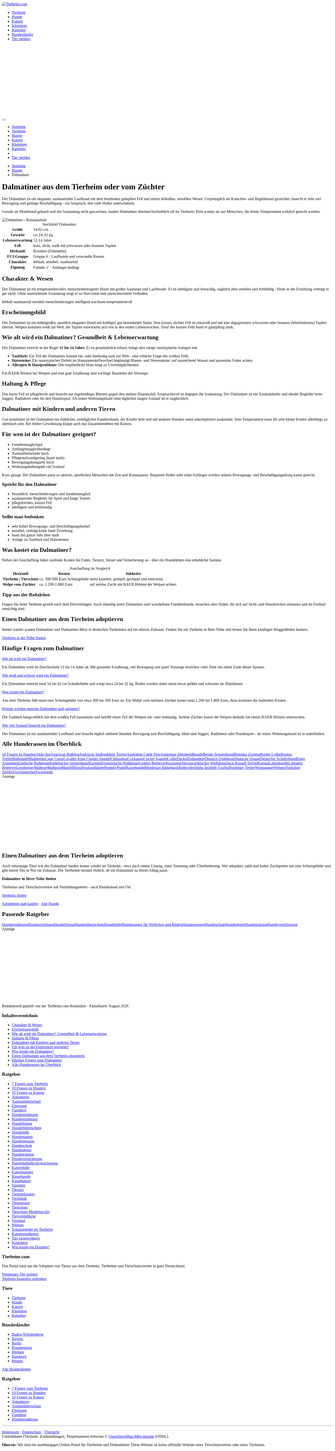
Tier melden (21, 39)
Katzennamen (22, 1172)
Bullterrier (37, 759)
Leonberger (25, 767)
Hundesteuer (235, 924)
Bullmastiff (20, 759)
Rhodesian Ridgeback (161, 767)
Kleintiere (19, 26)
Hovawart (190, 763)
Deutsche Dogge (247, 759)
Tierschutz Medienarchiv (31, 1212)
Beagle (197, 754)
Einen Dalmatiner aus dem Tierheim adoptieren (48, 1056)
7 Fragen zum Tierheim (30, 1084)
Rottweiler (187, 767)
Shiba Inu (202, 767)
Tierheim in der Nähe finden (24, 638)
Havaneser (174, 763)
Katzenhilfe (21, 1168)
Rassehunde (135, 767)
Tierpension (21, 1203)
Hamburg (19, 1356)
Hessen (17, 1361)
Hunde (17, 17)
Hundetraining (256, 924)
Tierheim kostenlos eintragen (24, 1279)
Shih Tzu (217, 767)
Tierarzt (18, 1190)
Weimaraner (264, 767)
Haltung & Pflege (25, 1038)
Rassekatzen (21, 1181)
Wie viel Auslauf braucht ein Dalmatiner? (34, 725)
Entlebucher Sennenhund (69, 763)
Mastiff (66, 767)
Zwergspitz (44, 772)
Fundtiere (19, 1110)
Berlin (16, 1343)
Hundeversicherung (282, 924)
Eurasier (95, 763)
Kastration (20, 1243)
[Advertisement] (167, 79)
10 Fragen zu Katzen (28, 1092)
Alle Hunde (50, 904)
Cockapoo (135, 759)
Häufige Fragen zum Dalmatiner (37, 1060)
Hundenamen (22, 1137)
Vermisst (18, 1220)
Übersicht (51, 1432)
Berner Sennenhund (218, 754)
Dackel (182, 759)
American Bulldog (65, 754)
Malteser (40, 767)
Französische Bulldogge (120, 763)
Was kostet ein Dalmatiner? (23, 692)
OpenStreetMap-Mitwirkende (131, 1436)
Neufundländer (92, 767)
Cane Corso (54, 759)
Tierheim (19, 12)
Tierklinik (19, 1198)
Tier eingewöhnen (26, 1238)
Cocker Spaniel (155, 759)
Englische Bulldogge (34, 763)
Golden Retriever (152, 763)
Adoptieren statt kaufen (20, 904)
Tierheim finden (14, 895)
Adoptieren (20, 1097)
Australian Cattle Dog (143, 754)
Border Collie (270, 754)
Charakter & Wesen (27, 1025)
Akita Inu (43, 754)
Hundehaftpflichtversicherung (35, 1163)
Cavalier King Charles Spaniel (87, 759)
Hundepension (193, 924)
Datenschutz (31, 1432)
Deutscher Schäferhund (278, 759)
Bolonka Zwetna (247, 754)
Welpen (279, 767)
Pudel (121, 767)
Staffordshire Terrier (239, 767)
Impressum (10, 1432)
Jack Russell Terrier (242, 763)
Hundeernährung (15, 924)
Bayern (17, 1339)
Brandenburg (22, 1348)
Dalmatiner (196, 759)
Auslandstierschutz (26, 1101)
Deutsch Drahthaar (219, 759)
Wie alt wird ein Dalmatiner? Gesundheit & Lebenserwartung (59, 1034)
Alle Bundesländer (16, 1369)
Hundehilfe (112, 924)
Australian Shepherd (176, 754)
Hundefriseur (64, 924)
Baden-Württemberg (27, 1334)
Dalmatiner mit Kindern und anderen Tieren (45, 1042)
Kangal (263, 763)
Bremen (18, 1352)
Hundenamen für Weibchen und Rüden (151, 924)
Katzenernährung (25, 1234)
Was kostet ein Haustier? (31, 1247)
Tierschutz (20, 1207)
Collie (172, 759)
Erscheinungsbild (25, 1029)
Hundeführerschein (89, 924)
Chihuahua (119, 759)
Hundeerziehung (41, 924)
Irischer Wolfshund (212, 763)
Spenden (18, 1185)
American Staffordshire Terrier (103, 754)
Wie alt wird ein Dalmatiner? (24, 659)
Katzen (17, 21)
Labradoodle (278, 763)
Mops (76, 767)
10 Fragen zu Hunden (19, 754)
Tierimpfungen (23, 1194)
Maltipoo (54, 767)
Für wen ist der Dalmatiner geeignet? (40, 1047)
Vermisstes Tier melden (20, 1274)
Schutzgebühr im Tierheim (32, 1229)
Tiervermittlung (24, 1216)
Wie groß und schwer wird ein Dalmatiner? (35, 675)
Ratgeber (19, 30)
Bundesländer (22, 34)
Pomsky (110, 767)
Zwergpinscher (24, 772)
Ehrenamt (19, 1106)
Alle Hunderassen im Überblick (36, 1064)
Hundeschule (215, 924)
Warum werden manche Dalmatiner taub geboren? (41, 709)
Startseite (19, 127)
